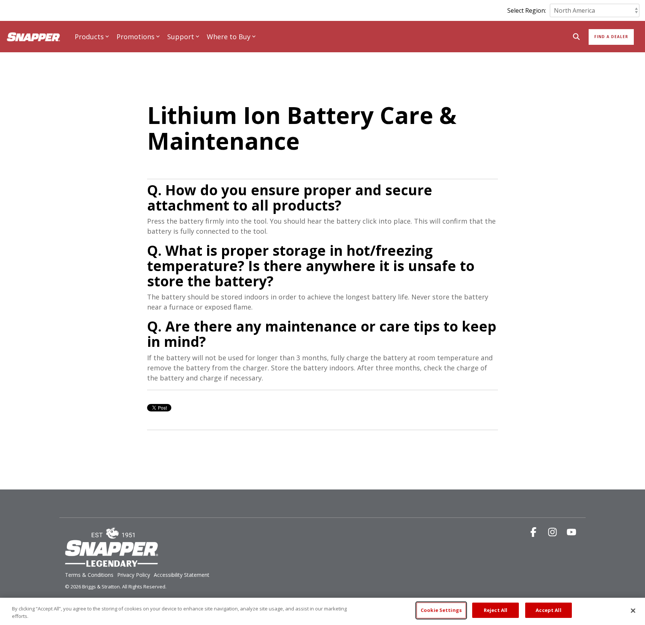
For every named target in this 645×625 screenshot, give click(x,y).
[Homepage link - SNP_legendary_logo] (111, 562)
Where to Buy (228, 36)
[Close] (633, 610)
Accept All (548, 610)
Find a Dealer (611, 36)
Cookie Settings (441, 610)
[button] (534, 533)
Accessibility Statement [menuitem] (181, 574)
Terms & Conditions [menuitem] (89, 574)
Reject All (495, 610)
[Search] (576, 37)
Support (180, 36)
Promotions (135, 36)
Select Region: (526, 10)
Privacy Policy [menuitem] (133, 574)
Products (89, 36)
